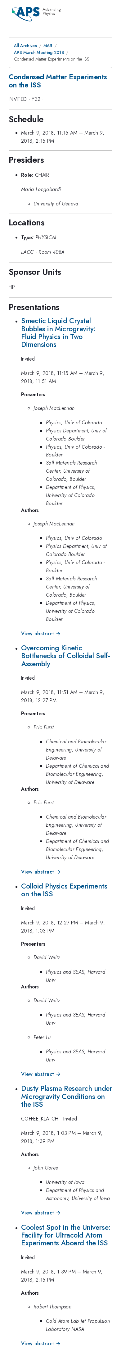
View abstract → (40, 633)
